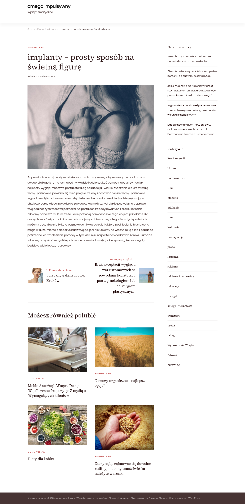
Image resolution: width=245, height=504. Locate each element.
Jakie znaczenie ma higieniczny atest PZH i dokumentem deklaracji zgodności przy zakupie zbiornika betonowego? (192, 91)
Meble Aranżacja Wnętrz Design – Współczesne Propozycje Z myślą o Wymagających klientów (57, 390)
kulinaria (174, 227)
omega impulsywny (49, 6)
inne (170, 217)
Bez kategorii (176, 158)
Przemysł (173, 256)
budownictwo (176, 178)
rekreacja (174, 286)
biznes (172, 168)
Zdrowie (173, 355)
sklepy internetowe (180, 306)
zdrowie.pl (36, 47)
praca (171, 247)
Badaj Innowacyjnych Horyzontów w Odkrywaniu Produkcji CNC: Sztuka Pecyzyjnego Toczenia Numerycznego (191, 129)
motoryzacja (175, 237)
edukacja (173, 207)
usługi (172, 335)
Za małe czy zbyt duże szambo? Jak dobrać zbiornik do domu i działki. (189, 58)
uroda (171, 325)
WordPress (194, 498)
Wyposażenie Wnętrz (181, 345)
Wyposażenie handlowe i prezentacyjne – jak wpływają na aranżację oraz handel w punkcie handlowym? (192, 110)
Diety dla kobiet (41, 458)
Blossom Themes (158, 498)
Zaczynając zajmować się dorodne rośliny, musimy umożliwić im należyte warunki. (123, 468)
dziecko (173, 198)
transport (174, 315)
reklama (173, 266)
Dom (171, 188)
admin (31, 76)
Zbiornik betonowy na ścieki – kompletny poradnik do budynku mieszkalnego (192, 73)
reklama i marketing (181, 276)
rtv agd (172, 296)
